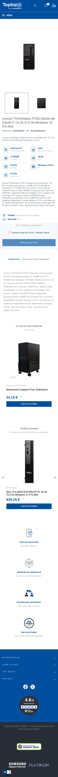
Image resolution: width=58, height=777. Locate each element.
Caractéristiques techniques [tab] (35, 259)
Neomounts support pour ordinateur (27, 390)
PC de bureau (11, 488)
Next (55, 103)
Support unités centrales (16, 386)
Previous (2, 103)
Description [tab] (13, 259)
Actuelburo (35, 729)
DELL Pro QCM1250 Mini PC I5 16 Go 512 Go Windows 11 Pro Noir (26, 493)
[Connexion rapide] (54, 6)
